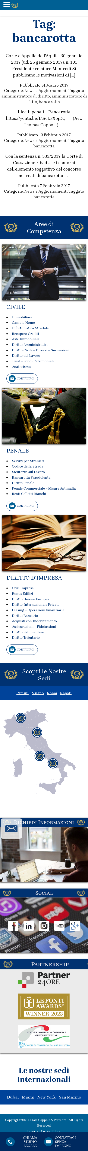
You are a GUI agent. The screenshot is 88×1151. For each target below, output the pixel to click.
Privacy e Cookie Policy (44, 1131)
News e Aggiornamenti (46, 90)
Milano (38, 693)
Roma (52, 693)
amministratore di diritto (25, 96)
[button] (7, 4)
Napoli (66, 693)
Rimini (22, 693)
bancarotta (49, 101)
